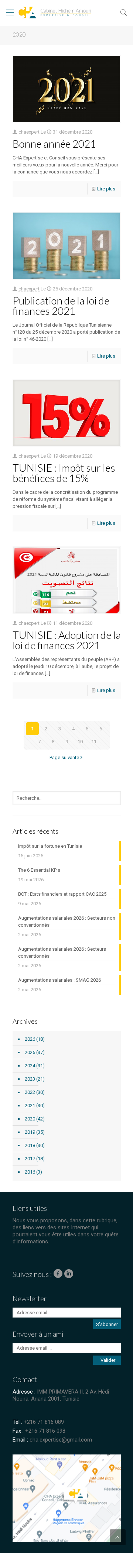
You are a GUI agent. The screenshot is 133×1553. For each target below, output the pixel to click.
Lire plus (106, 189)
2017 (30, 1158)
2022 (30, 1092)
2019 (30, 1132)
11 (93, 741)
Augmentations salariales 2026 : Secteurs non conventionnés (66, 921)
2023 (30, 1079)
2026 (30, 1039)
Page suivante (64, 757)
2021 (30, 1105)
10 (80, 741)
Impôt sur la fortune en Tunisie (50, 846)
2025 (30, 1052)
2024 (30, 1065)
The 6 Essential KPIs (39, 870)
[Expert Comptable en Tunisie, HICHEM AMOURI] (39, 15)
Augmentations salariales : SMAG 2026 (59, 980)
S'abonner (107, 1324)
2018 (30, 1145)
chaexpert (29, 132)
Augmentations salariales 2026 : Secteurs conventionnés (62, 952)
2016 (30, 1172)
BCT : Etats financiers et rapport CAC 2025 (62, 894)
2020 (30, 1119)
